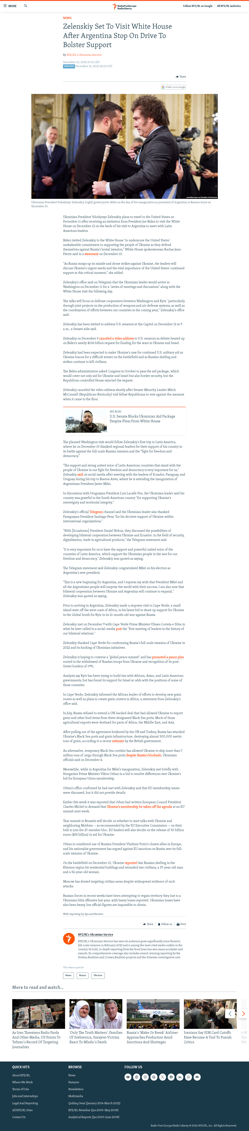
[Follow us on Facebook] (171, 1077)
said (80, 474)
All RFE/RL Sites (22, 1110)
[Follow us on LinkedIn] (179, 1077)
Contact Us (19, 1117)
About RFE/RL (21, 1075)
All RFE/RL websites (229, 6)
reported (131, 863)
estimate (118, 741)
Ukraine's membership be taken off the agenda (139, 807)
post (119, 629)
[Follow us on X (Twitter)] (162, 1077)
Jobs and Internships (25, 1096)
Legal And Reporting (25, 1103)
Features (73, 1082)
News (67, 18)
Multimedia (75, 1096)
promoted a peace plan (168, 657)
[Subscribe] (197, 1077)
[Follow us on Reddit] (136, 1077)
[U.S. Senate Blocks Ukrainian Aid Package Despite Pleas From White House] (86, 421)
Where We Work (22, 1082)
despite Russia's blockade (143, 755)
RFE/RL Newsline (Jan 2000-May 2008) (93, 1110)
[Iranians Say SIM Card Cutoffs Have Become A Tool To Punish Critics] (210, 1014)
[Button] (181, 76)
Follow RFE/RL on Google (198, 6)
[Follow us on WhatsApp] (188, 1077)
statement (92, 254)
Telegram (96, 512)
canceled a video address (116, 338)
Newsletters (75, 1089)
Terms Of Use (20, 1089)
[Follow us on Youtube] (127, 1077)
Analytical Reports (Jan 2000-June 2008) (94, 1117)
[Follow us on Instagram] (145, 1077)
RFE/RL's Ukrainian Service (84, 55)
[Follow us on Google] (153, 1077)
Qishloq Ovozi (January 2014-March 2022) (94, 1103)
